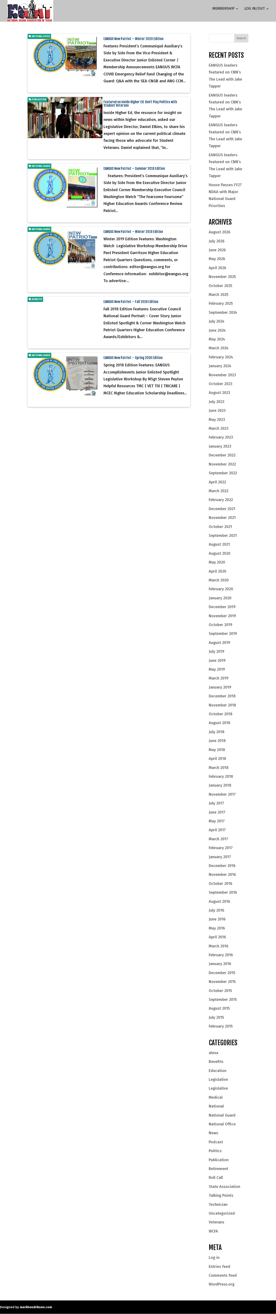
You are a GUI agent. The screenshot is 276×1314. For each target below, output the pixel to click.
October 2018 (220, 714)
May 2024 (217, 339)
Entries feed (219, 1266)
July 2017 (216, 803)
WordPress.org (221, 1284)
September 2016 (223, 892)
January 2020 (220, 598)
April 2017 (217, 830)
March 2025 (218, 294)
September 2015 (223, 999)
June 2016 (217, 919)
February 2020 (221, 589)
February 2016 (221, 955)
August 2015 (219, 1008)
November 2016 (222, 874)
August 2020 (219, 553)
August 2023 (219, 392)
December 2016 (222, 865)
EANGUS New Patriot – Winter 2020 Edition (133, 39)
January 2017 (220, 857)
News (213, 1133)
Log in (214, 1257)
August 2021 (219, 544)
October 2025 (220, 285)
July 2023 (216, 401)
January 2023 (220, 446)
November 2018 (222, 705)
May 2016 (217, 928)
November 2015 (222, 981)
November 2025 (222, 276)
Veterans (216, 1222)
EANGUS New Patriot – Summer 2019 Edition (134, 168)
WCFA (213, 1231)
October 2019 (220, 624)
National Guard (40, 166)
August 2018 (219, 722)
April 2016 (217, 937)
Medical (216, 1097)
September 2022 (223, 473)
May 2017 (217, 821)
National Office (40, 36)
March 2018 (219, 767)
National (216, 1106)
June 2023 (217, 410)
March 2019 (218, 678)
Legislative (218, 1079)
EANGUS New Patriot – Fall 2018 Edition (131, 302)
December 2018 (222, 696)
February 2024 (221, 357)
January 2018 (220, 785)
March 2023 (218, 428)
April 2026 (217, 268)
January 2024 (220, 366)
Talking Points (221, 1195)
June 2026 (217, 250)
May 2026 (217, 258)
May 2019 (217, 669)
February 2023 (221, 437)
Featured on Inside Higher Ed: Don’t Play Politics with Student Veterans (140, 104)
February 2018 (221, 776)
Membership (223, 9)
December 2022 (222, 455)
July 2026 (216, 241)
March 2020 (219, 580)
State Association (224, 1186)
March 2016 (218, 946)
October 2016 (220, 883)
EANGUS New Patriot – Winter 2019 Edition (133, 232)
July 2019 (216, 651)
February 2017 (221, 847)
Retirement (218, 1168)
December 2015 (222, 972)
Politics (215, 1150)
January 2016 (220, 963)
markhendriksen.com (36, 1307)
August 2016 (219, 901)
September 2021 (223, 535)
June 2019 (217, 660)
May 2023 (217, 419)
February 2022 (221, 499)
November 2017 (222, 794)
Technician (218, 1204)
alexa (213, 1052)
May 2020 (217, 562)
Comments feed (223, 1275)
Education (217, 1070)
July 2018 (216, 732)
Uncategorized (222, 1213)
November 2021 (222, 517)
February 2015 (221, 1026)
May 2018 (217, 749)
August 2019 (219, 642)
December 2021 (222, 508)
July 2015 (216, 1017)
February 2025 (221, 303)
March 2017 (218, 839)
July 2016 (216, 910)
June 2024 (217, 330)
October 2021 (220, 526)
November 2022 (222, 464)
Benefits (36, 299)
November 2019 (222, 616)
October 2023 (220, 383)
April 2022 (217, 482)
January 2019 (220, 687)
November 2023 (222, 375)
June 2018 (217, 740)
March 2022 (218, 491)
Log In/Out (254, 9)
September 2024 (223, 312)
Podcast (216, 1142)
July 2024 (216, 321)
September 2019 (223, 633)
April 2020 (217, 571)
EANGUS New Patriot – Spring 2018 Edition (133, 358)
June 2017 (217, 812)
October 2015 (220, 990)
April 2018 (217, 758)
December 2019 (222, 607)
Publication (38, 99)
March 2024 (219, 348)
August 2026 (219, 232)
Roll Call (216, 1177)
